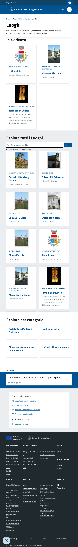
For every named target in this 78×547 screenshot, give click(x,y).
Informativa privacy (29, 501)
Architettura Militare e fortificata (21, 106)
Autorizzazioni (28, 458)
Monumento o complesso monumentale (51, 68)
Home (8, 19)
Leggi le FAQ (44, 503)
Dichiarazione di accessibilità (47, 493)
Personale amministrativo (13, 466)
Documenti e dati (12, 455)
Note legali (44, 488)
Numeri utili (10, 530)
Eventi (59, 468)
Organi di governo (12, 461)
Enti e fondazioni (12, 458)
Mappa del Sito (61, 538)
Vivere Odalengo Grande (21, 19)
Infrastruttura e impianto (18, 67)
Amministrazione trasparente (47, 499)
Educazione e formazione (30, 466)
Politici (8, 471)
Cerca (67, 145)
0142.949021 (11, 503)
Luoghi (59, 465)
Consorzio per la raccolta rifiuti (30, 490)
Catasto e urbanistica (30, 461)
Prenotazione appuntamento (47, 511)
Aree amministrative (13, 451)
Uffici (8, 474)
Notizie (59, 451)
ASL (24, 485)
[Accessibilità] (6, 540)
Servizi (30, 538)
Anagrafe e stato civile (30, 453)
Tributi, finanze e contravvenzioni (47, 456)
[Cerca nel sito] (68, 9)
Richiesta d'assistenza (47, 516)
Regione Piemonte (11, 3)
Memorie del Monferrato (30, 497)
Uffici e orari (10, 527)
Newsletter (61, 488)
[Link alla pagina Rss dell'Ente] (58, 485)
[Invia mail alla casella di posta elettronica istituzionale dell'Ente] (13, 513)
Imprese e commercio (47, 451)
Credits (44, 538)
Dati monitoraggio (12, 538)
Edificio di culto (47, 173)
